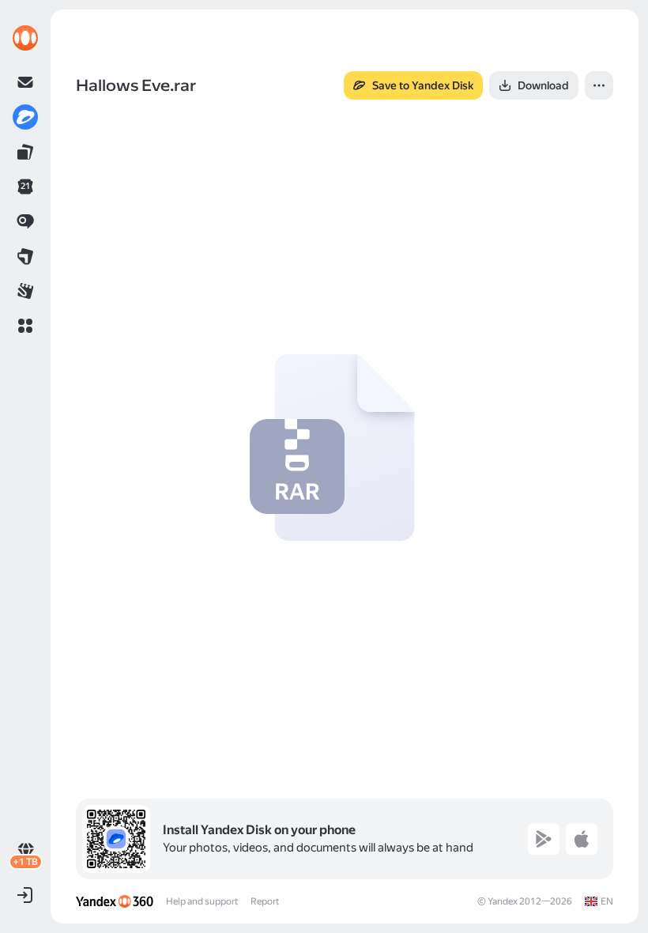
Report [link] (265, 901)
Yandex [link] (503, 901)
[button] (25, 325)
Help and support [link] (202, 901)
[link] (25, 38)
